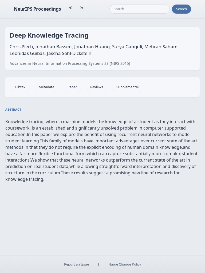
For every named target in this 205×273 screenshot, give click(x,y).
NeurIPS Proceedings (37, 9)
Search (181, 8)
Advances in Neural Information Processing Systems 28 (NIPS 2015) (70, 63)
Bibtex (20, 87)
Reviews (96, 87)
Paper (72, 87)
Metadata (46, 87)
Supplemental (127, 87)
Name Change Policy (124, 264)
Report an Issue (76, 264)
